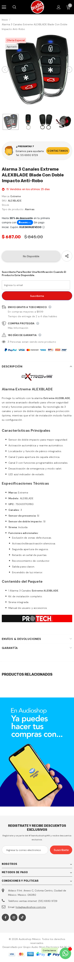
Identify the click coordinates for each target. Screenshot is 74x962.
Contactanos (57, 150)
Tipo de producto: (13, 209)
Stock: (6, 205)
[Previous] (5, 69)
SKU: (4, 200)
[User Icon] (59, 7)
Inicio (5, 19)
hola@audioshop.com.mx (31, 907)
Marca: (6, 196)
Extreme (16, 196)
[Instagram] (13, 917)
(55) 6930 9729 (47, 901)
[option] (37, 69)
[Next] (69, 69)
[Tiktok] (22, 917)
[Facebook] (5, 917)
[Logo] (37, 7)
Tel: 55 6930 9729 (27, 155)
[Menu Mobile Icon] (4, 7)
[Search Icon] (18, 7)
